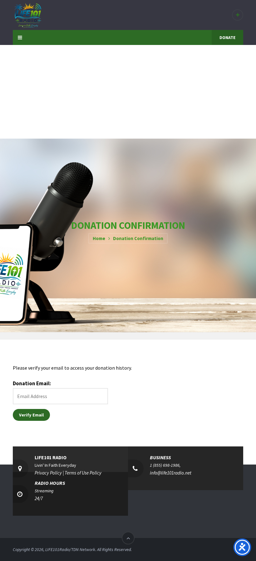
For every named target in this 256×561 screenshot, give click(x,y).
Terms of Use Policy (83, 473)
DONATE (227, 37)
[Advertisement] (128, 91)
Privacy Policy (48, 473)
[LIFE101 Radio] (27, 14)
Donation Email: (32, 383)
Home (99, 238)
